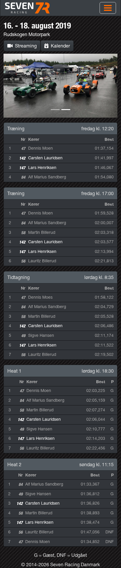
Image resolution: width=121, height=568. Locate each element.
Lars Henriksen (42, 167)
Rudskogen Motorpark (27, 34)
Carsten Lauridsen (45, 157)
